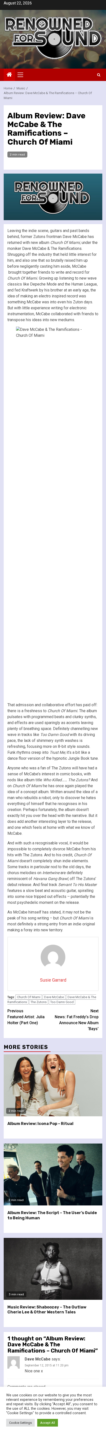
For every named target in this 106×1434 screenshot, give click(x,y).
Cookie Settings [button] (20, 1423)
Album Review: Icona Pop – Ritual (40, 1123)
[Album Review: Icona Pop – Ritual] (53, 1085)
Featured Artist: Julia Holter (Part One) (26, 1017)
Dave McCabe (54, 997)
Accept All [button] (47, 1423)
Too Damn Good (62, 1002)
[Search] (99, 75)
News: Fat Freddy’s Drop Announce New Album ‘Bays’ (77, 1020)
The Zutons (39, 1002)
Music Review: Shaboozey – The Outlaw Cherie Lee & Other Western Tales (46, 1310)
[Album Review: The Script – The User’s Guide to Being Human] (53, 1174)
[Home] (9, 75)
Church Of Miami (28, 997)
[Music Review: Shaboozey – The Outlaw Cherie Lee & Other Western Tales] (53, 1269)
